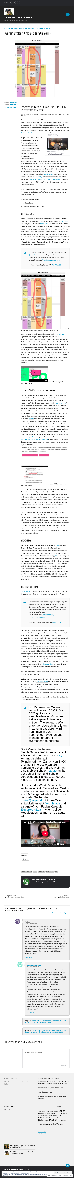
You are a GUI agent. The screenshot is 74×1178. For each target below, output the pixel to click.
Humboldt (64, 1113)
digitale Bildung (11, 28)
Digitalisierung (50, 1111)
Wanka (59, 1124)
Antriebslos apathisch (45, 1092)
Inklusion (45, 1115)
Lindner (41, 1120)
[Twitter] (6, 2)
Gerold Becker (46, 1113)
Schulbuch (53, 1122)
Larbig (52, 1117)
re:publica (49, 871)
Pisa (50, 1122)
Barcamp (50, 1107)
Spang (40, 1124)
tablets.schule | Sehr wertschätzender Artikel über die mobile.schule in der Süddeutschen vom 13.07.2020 (45, 1031)
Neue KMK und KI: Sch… (17, 1152)
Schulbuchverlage (60, 1122)
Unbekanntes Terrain (28, 133)
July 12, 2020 (56, 265)
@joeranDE (62, 334)
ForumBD (64, 221)
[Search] (18, 2)
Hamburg (58, 1113)
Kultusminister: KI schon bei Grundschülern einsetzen (52, 1097)
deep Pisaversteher (18, 17)
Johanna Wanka (53, 1115)
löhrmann (47, 1120)
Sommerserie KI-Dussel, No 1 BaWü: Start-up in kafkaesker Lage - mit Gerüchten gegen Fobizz (53, 1082)
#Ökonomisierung (48, 615)
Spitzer (44, 1124)
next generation (60, 403)
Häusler (40, 1115)
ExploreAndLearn (32, 809)
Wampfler (51, 1124)
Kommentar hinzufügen (60, 913)
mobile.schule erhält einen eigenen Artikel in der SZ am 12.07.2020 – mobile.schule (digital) (46, 1021)
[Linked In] (14, 2)
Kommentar (62, 1065)
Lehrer (55, 1117)
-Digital (61, 756)
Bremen (60, 1107)
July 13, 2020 (56, 622)
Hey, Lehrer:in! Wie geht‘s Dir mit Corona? (51, 1088)
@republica (33, 255)
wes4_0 (40, 177)
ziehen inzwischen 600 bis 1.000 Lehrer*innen (44, 179)
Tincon (31, 419)
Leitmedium (60, 1117)
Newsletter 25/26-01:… (17, 1146)
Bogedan (55, 1107)
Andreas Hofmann (34, 965)
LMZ (57, 545)
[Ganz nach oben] (68, 1165)
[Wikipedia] (10, 2)
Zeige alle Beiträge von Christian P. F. (43, 882)
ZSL (56, 556)
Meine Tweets (8, 1110)
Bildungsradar (27, 871)
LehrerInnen (40, 28)
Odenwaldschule (43, 1122)
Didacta (44, 1111)
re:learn (41, 871)
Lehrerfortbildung (26, 28)
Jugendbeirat (32, 437)
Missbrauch (54, 1120)
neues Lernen (63, 1120)
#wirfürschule (45, 224)
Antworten (28, 957)
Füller (40, 1113)
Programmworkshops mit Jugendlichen (34, 439)
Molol (48, 28)
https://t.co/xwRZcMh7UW (51, 260)
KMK (48, 1117)
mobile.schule (48, 174)
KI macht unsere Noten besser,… (22, 1152)
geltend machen (47, 664)
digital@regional (31, 800)
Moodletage (52, 803)
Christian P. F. (13, 104)
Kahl (60, 1115)
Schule (66, 1122)
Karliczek (41, 1118)
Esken (61, 1110)
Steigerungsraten (42, 681)
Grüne (52, 1113)
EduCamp (56, 1111)
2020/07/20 (13, 102)
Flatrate (52, 770)
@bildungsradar (26, 591)
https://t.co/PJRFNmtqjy (37, 617)
